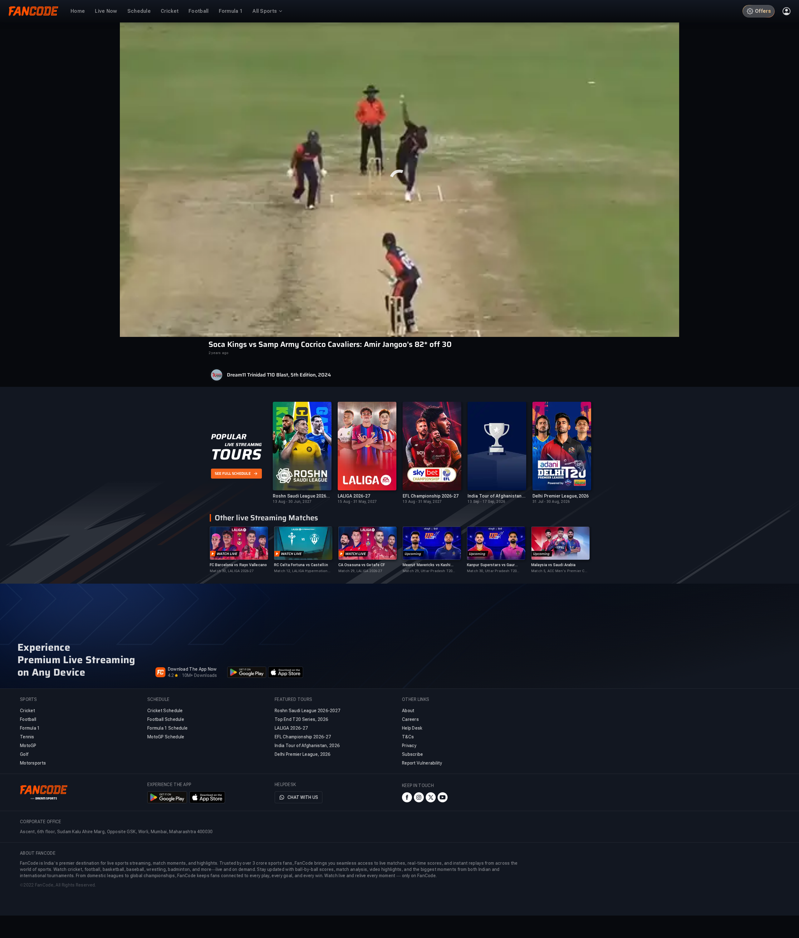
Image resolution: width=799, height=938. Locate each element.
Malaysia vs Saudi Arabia (553, 565)
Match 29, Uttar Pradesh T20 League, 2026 (427, 571)
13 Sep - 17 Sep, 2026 (486, 501)
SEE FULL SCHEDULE (233, 473)
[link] (239, 550)
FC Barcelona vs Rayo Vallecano (238, 565)
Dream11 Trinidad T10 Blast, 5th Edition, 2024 (279, 375)
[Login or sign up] (786, 11)
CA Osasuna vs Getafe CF (361, 565)
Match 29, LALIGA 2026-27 (360, 571)
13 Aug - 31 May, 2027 (422, 501)
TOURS (236, 454)
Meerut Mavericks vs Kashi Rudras (427, 565)
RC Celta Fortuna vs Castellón (301, 565)
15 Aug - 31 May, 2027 (357, 501)
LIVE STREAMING (243, 444)
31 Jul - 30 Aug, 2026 (551, 501)
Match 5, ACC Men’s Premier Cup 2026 (560, 571)
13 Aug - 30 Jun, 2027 (292, 501)
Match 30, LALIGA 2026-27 (231, 571)
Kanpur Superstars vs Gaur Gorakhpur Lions (491, 565)
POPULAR (228, 436)
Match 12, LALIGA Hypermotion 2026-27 (301, 571)
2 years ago (218, 353)
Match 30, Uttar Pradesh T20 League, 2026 (492, 571)
